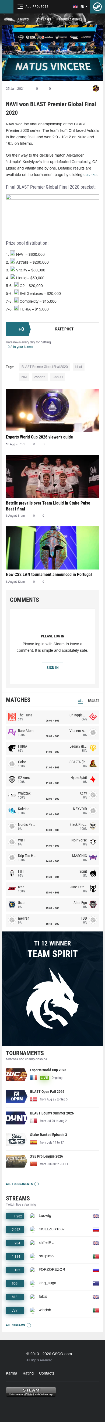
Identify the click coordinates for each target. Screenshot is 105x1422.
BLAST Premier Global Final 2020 (45, 366)
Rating (28, 1373)
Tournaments (70, 19)
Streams (43, 19)
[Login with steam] (97, 6)
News (24, 19)
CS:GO (58, 377)
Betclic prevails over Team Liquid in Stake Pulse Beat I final (48, 506)
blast (78, 366)
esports (39, 377)
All (80, 701)
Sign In (53, 667)
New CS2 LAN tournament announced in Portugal (49, 574)
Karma (11, 1373)
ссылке (90, 175)
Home (8, 19)
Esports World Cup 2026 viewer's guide (39, 437)
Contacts (46, 1373)
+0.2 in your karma (19, 347)
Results (93, 701)
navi (24, 377)
